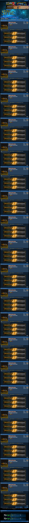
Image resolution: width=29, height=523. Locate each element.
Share (27, 92)
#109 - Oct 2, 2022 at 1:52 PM (4, 215)
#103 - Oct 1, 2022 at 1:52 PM (4, 69)
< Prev (16, 18)
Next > (27, 18)
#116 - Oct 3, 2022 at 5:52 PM (4, 385)
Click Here (27, 72)
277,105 (27, 46)
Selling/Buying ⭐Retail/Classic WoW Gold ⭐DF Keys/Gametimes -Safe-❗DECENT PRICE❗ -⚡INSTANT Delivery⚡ (15, 508)
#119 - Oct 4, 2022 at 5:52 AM (4, 458)
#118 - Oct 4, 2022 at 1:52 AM (4, 434)
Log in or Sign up (26, 0)
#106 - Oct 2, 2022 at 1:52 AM (4, 142)
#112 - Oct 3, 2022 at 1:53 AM (4, 288)
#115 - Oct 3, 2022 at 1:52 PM (4, 361)
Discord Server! (8, 79)
